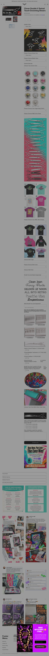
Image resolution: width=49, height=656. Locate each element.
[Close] (46, 625)
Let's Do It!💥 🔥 (40, 646)
